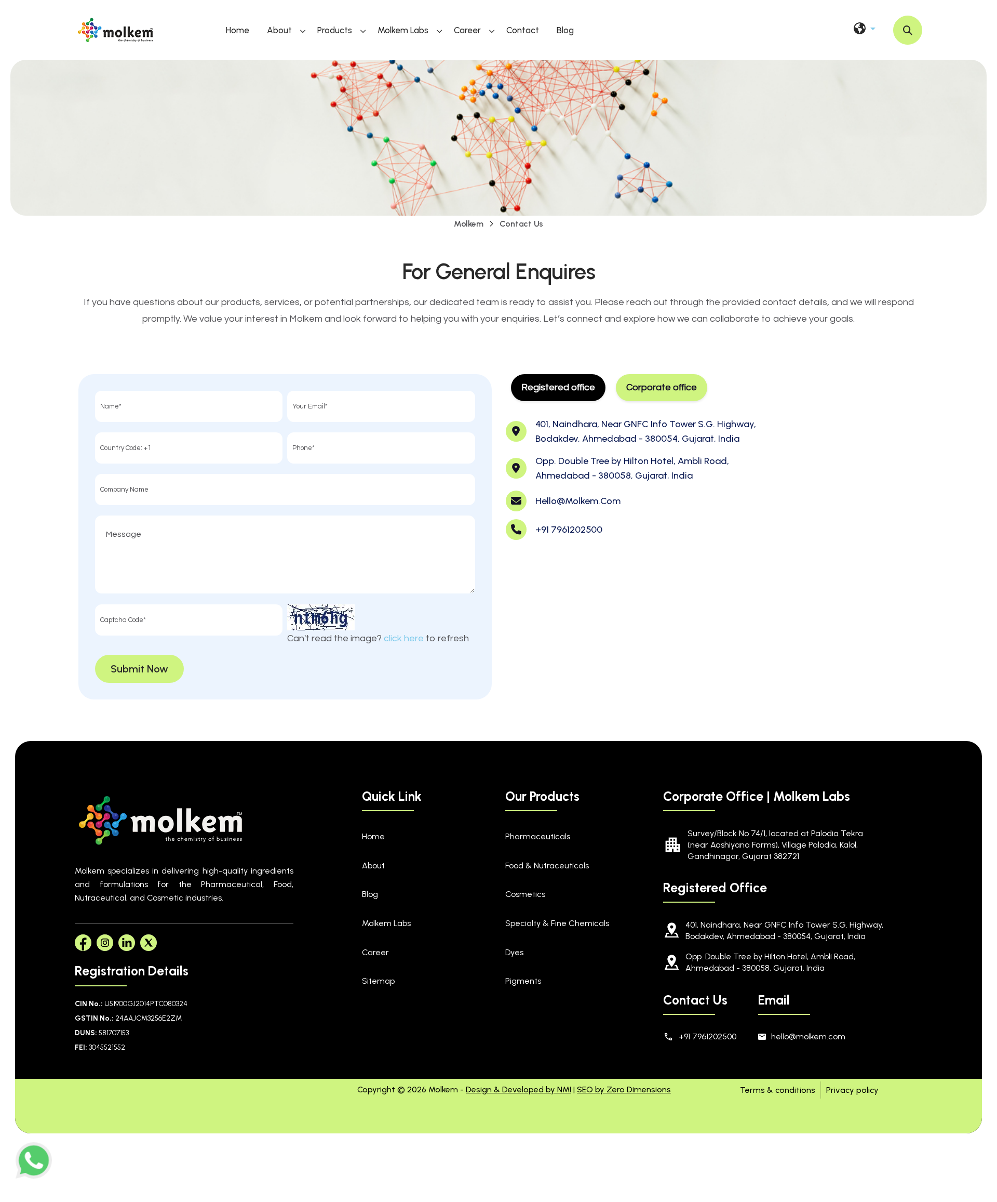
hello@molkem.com (578, 501)
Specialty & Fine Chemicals (557, 923)
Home (237, 30)
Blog (565, 30)
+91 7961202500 (568, 529)
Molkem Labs (403, 30)
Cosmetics (525, 894)
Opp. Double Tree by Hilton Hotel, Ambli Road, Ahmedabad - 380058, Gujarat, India (770, 962)
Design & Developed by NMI (518, 1089)
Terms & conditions (777, 1090)
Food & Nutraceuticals (547, 865)
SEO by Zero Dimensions (624, 1089)
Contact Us (521, 224)
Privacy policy (852, 1090)
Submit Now (139, 669)
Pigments (523, 981)
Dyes (514, 952)
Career (467, 30)
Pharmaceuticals (537, 836)
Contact (522, 30)
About (279, 30)
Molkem (468, 224)
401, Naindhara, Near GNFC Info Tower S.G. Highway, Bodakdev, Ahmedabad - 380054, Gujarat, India (784, 930)
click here (404, 638)
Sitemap (378, 981)
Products (334, 30)
